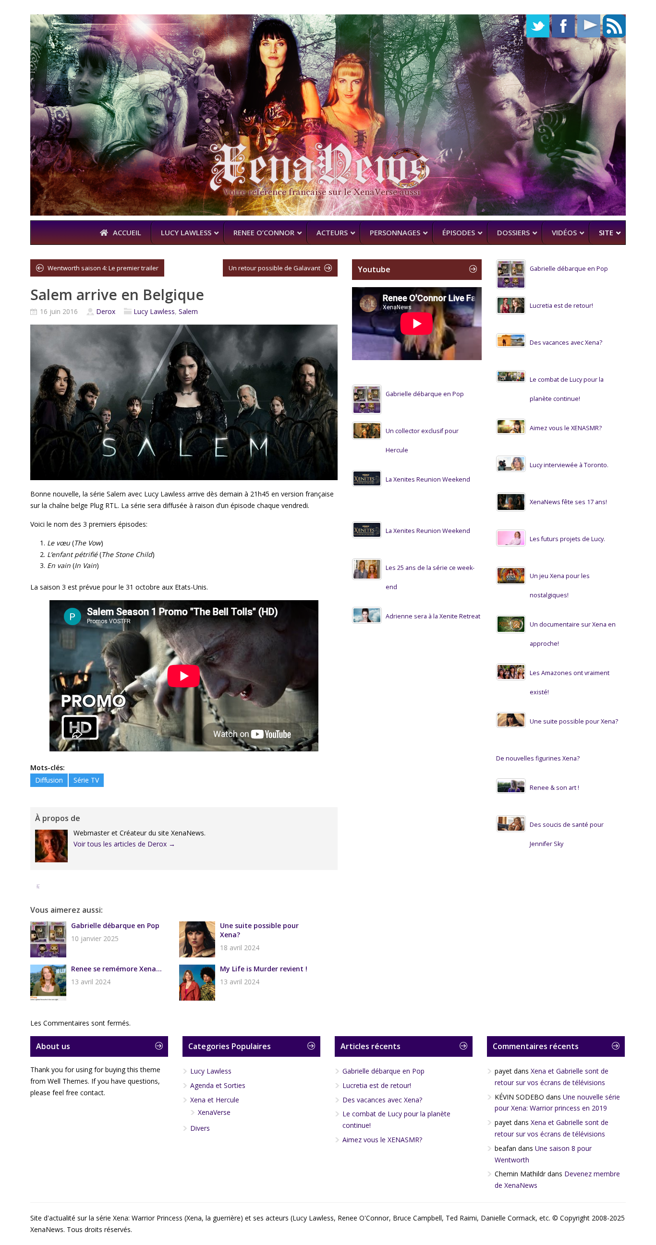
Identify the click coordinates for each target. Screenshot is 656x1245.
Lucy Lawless (154, 311)
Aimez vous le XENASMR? (566, 428)
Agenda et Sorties (217, 1085)
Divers (200, 1128)
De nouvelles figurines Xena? (538, 758)
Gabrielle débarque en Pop (115, 925)
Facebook (563, 25)
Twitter (537, 25)
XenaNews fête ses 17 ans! (568, 502)
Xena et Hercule (214, 1099)
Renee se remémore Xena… (116, 968)
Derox (105, 311)
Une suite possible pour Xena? (259, 930)
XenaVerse (214, 1112)
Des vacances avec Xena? (566, 342)
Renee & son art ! (554, 788)
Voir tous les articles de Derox (124, 843)
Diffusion (49, 780)
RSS (614, 25)
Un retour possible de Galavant (274, 268)
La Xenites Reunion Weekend (428, 479)
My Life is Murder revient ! (263, 968)
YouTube (588, 25)
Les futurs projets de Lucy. (567, 539)
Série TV (86, 780)
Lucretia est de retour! (561, 306)
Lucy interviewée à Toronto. (569, 465)
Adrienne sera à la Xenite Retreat (433, 616)
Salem (188, 311)
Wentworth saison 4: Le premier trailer (103, 268)
